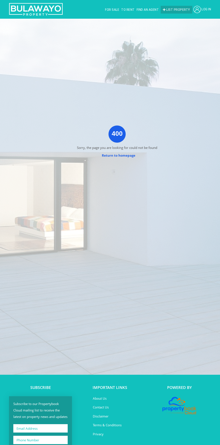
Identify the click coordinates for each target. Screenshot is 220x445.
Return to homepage (118, 155)
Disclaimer (100, 416)
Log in (206, 9)
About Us (100, 398)
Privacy (98, 434)
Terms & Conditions (107, 425)
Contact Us (101, 407)
